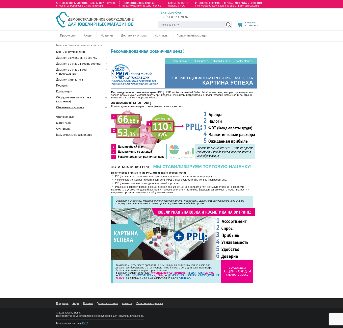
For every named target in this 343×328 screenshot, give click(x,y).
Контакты (161, 35)
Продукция (68, 35)
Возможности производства (74, 135)
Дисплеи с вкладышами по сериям (78, 64)
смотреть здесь (237, 274)
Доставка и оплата (134, 35)
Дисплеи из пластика (69, 79)
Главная (60, 45)
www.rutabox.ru (181, 61)
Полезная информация (192, 35)
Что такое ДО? (65, 117)
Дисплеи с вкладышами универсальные (71, 71)
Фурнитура (63, 129)
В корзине (250, 22)
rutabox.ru (185, 277)
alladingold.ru (201, 61)
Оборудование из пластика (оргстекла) (73, 99)
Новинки (107, 35)
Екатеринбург (171, 13)
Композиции (64, 91)
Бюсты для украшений (70, 52)
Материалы (63, 123)
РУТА (85, 323)
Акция (88, 35)
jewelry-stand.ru (244, 61)
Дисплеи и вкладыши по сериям (76, 58)
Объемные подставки (70, 107)
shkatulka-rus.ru (222, 61)
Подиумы (62, 85)
